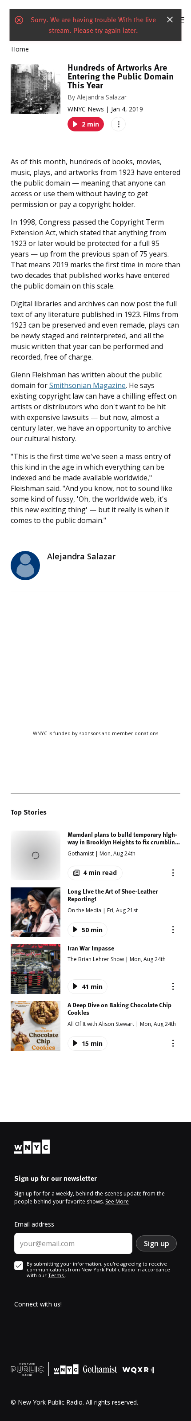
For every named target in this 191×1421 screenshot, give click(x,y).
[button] (95, 855)
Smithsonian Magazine (87, 385)
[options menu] (118, 124)
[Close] (170, 19)
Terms (56, 1275)
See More (117, 1201)
